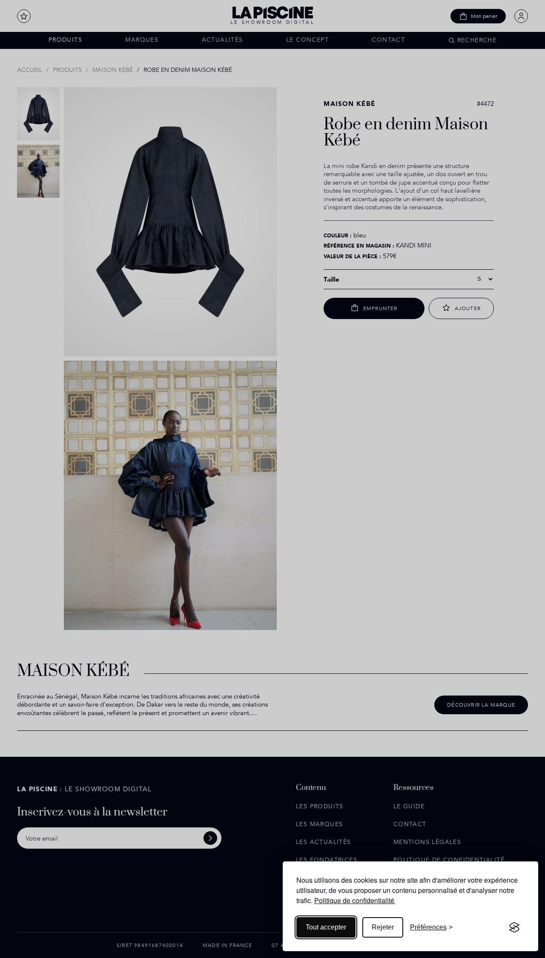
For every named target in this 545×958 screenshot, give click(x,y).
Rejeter (383, 927)
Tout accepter (326, 927)
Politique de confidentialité (354, 900)
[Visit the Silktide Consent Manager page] (514, 927)
